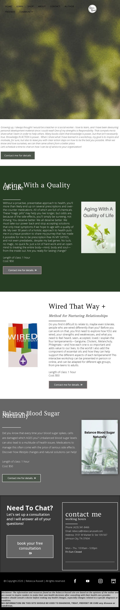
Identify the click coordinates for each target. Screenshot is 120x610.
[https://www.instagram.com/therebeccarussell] (100, 581)
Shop (31, 6)
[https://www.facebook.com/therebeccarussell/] (75, 581)
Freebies (10, 11)
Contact (55, 6)
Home (8, 6)
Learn (19, 6)
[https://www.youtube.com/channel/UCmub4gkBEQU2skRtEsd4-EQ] (88, 581)
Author (69, 6)
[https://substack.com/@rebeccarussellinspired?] (113, 581)
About (42, 6)
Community (26, 11)
